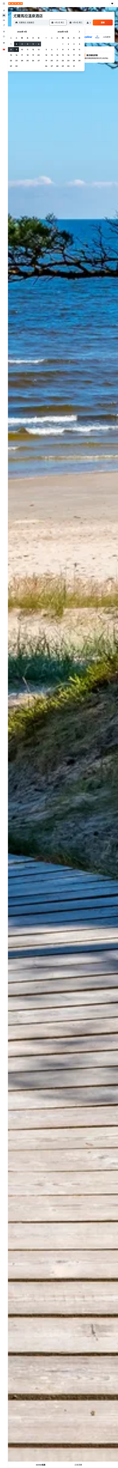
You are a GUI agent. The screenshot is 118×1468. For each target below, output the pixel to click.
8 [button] (11, 49)
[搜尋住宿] (4, 15)
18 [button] (27, 55)
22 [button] (11, 60)
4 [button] (27, 44)
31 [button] (74, 66)
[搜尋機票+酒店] (4, 25)
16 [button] (16, 55)
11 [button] (27, 49)
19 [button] (33, 55)
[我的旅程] (4, 43)
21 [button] (57, 60)
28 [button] (57, 66)
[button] (3, 3)
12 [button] (33, 49)
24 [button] (22, 60)
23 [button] (16, 60)
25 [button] (28, 60)
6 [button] (38, 44)
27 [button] (39, 60)
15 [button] (11, 55)
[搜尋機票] (4, 10)
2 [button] (16, 44)
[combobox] (33, 22)
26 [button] (33, 60)
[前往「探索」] (4, 31)
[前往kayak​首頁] (15, 3)
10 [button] (22, 49)
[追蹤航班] (4, 36)
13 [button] (39, 49)
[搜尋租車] (4, 20)
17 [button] (22, 55)
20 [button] (38, 55)
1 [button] (62, 44)
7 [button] (57, 49)
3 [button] (22, 44)
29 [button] (11, 66)
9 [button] (16, 49)
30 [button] (16, 66)
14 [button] (57, 55)
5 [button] (33, 44)
